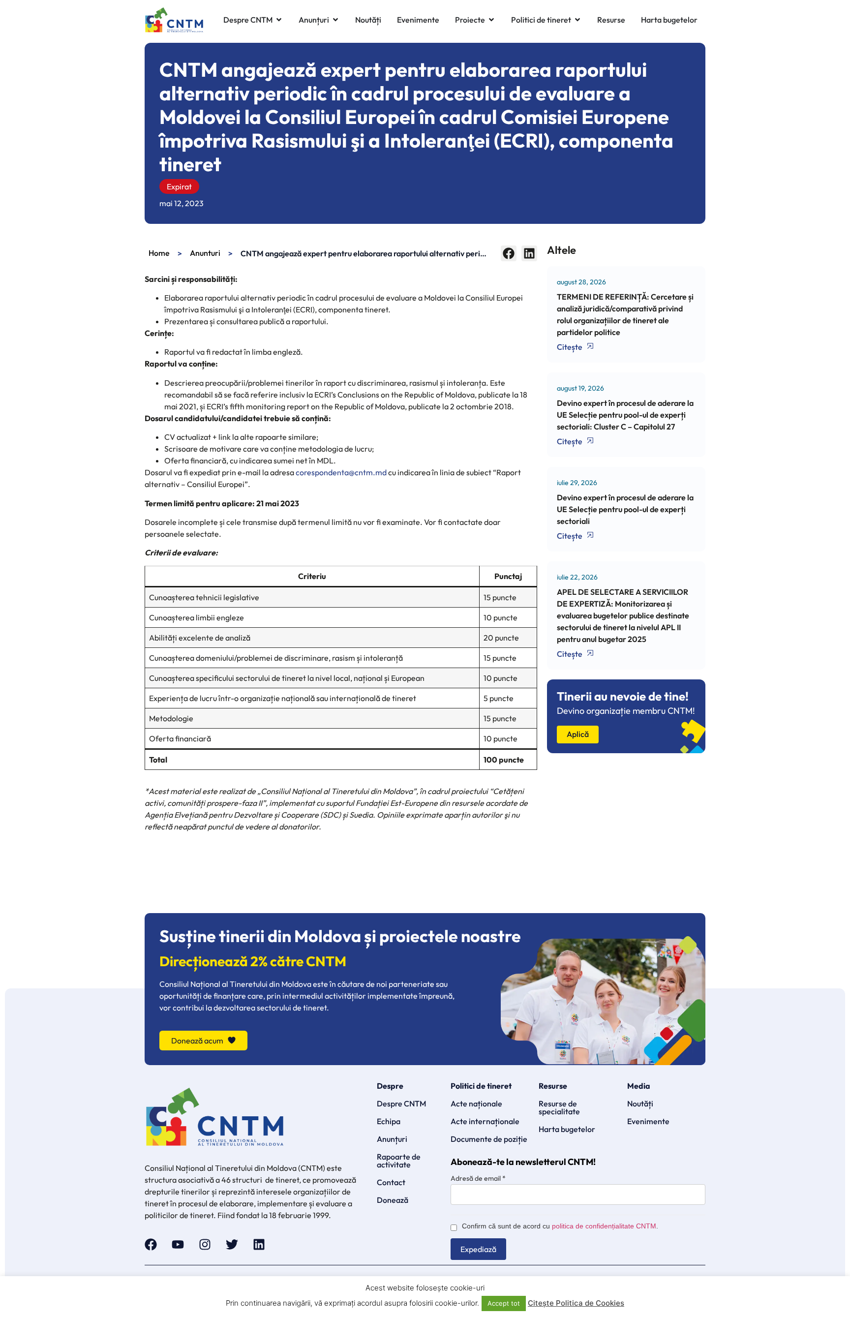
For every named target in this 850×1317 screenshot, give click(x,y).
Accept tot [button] (503, 1303)
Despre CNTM (401, 1103)
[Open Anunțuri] (335, 20)
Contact (391, 1182)
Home (159, 253)
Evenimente (648, 1121)
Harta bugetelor (567, 1129)
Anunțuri (392, 1139)
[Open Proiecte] (491, 20)
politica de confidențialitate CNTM (604, 1226)
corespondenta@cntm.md (341, 472)
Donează (392, 1200)
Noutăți (640, 1103)
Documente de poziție (489, 1139)
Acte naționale (476, 1103)
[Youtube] (178, 1244)
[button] (508, 253)
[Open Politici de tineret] (577, 20)
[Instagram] (205, 1244)
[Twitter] (232, 1244)
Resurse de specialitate (559, 1107)
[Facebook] (151, 1244)
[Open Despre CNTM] (279, 20)
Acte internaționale (485, 1121)
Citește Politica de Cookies (576, 1303)
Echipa (388, 1121)
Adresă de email (478, 1178)
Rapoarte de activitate (399, 1160)
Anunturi (205, 253)
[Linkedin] (259, 1244)
